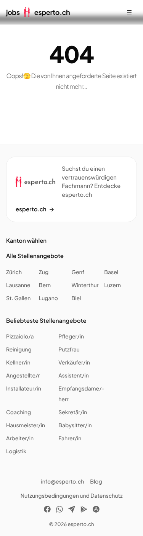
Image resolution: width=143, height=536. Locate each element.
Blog (96, 481)
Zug (43, 272)
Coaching (18, 412)
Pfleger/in (71, 336)
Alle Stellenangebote (35, 256)
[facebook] (47, 510)
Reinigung (19, 349)
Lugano (48, 298)
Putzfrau (69, 349)
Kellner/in (18, 362)
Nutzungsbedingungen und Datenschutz (72, 495)
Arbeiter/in (20, 438)
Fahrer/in (69, 438)
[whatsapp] (59, 510)
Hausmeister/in (25, 425)
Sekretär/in (72, 412)
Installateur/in (23, 388)
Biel (76, 298)
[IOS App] (96, 510)
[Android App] (84, 510)
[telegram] (72, 510)
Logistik (16, 451)
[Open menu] (129, 12)
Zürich (14, 272)
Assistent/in (73, 375)
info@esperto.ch (62, 481)
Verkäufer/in (74, 362)
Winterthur (85, 285)
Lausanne (18, 285)
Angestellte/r (23, 375)
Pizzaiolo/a (20, 336)
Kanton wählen (26, 240)
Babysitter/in (75, 425)
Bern (45, 285)
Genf (78, 272)
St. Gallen (18, 298)
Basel (111, 272)
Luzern (112, 285)
